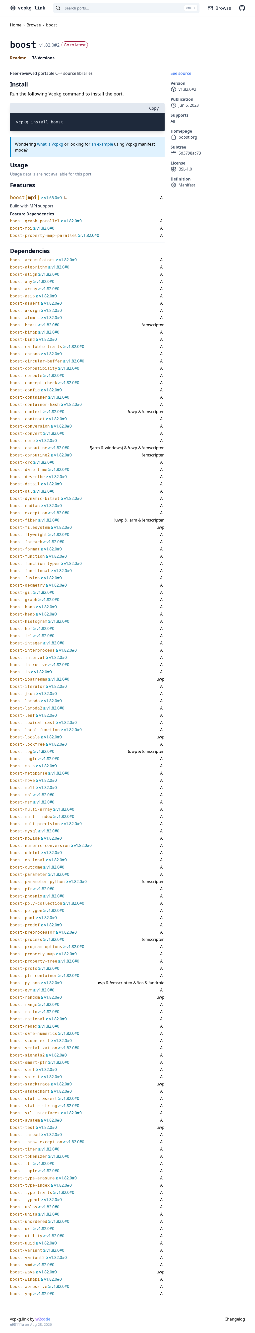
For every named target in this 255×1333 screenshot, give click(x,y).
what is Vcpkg (50, 144)
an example (102, 144)
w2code (42, 1319)
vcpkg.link (31, 7)
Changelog (235, 1319)
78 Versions (43, 58)
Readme (18, 58)
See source (181, 73)
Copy (154, 108)
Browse (223, 8)
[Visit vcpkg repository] (242, 8)
